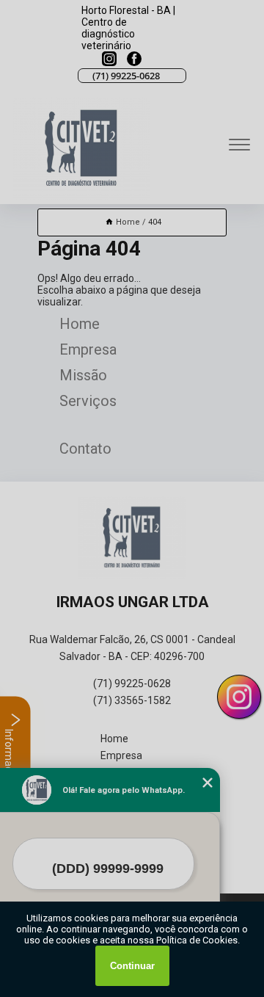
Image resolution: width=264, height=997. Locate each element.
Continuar (132, 965)
